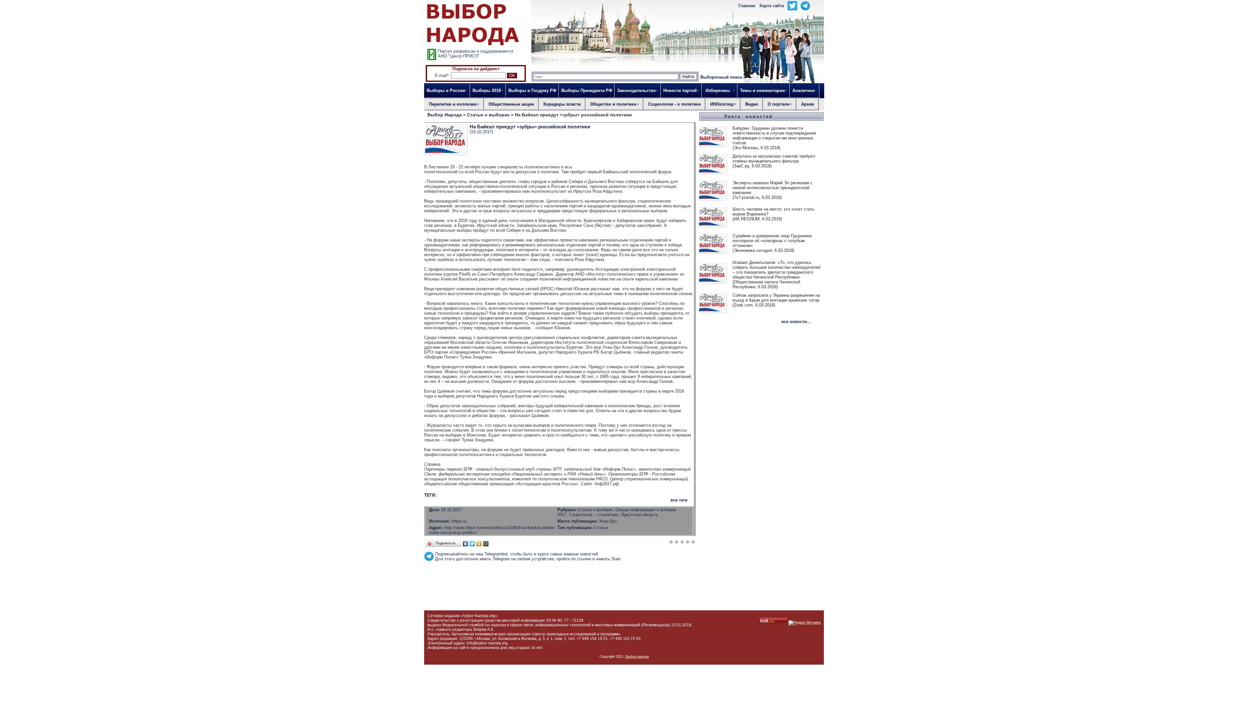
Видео (751, 104)
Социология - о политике (674, 104)
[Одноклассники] (479, 544)
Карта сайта (772, 5)
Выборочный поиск (721, 77)
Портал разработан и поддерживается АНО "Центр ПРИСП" (475, 53)
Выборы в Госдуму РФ (532, 90)
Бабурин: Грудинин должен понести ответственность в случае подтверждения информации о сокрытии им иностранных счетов (774, 135)
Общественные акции (511, 104)
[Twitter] (472, 544)
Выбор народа (637, 656)
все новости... (796, 321)
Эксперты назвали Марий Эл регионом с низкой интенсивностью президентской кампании (772, 187)
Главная (746, 5)
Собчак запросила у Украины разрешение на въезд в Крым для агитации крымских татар (776, 298)
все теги (678, 500)
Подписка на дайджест (476, 68)
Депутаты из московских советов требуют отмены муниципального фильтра (774, 158)
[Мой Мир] (486, 544)
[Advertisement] (560, 576)
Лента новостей (748, 116)
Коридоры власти (562, 104)
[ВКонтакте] (465, 544)
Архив (807, 104)
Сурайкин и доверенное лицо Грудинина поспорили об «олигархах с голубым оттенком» (772, 240)
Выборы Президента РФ (586, 90)
